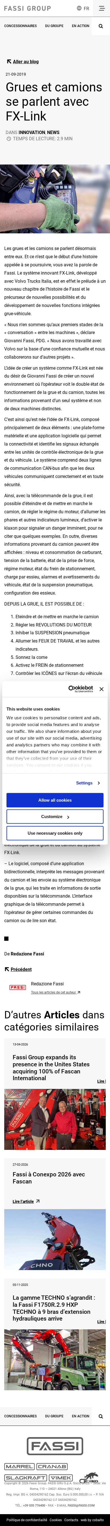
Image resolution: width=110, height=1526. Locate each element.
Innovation (32, 132)
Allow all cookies (55, 800)
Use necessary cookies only (55, 833)
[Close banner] (102, 689)
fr (86, 8)
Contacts (71, 1520)
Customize (51, 816)
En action (80, 26)
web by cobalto (92, 1520)
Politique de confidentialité (26, 1520)
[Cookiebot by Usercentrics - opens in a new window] (70, 689)
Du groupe (54, 26)
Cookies (56, 1520)
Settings (84, 782)
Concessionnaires (20, 26)
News (53, 132)
